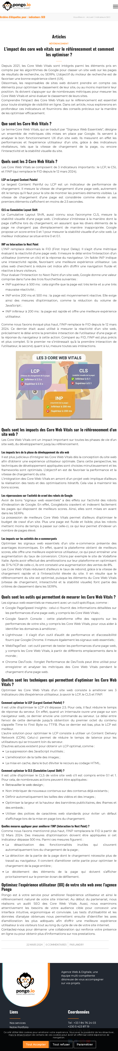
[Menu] (114, 6)
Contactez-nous (13, 929)
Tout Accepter (36, 1044)
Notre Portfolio (19, 1027)
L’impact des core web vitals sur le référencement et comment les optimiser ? (59, 52)
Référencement (59, 43)
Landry (79, 944)
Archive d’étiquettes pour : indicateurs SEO (22, 17)
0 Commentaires (56, 944)
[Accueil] (16, 6)
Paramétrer (85, 1044)
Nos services (18, 1023)
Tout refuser (61, 1044)
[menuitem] (114, 6)
